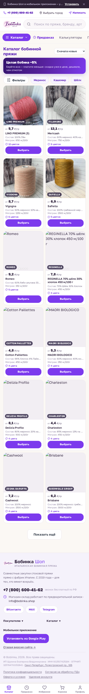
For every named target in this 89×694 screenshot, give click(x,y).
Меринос (40, 80)
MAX (32, 609)
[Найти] (29, 24)
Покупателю (13, 620)
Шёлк (77, 80)
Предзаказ (45, 37)
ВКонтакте (13, 609)
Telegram (49, 609)
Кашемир (60, 80)
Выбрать (23, 150)
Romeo (9, 278)
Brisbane (53, 500)
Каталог (17, 37)
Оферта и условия (14, 676)
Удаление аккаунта (40, 676)
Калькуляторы (70, 37)
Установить (72, 4)
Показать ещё (44, 534)
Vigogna (10, 206)
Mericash (53, 133)
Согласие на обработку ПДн (62, 671)
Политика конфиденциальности (22, 671)
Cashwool (11, 500)
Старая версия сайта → (19, 647)
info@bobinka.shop (22, 601)
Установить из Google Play (26, 638)
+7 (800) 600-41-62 (23, 589)
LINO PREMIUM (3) (17, 133)
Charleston (55, 427)
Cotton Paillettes (16, 354)
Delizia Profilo (14, 427)
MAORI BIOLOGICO (60, 354)
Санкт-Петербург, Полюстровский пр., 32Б (48, 665)
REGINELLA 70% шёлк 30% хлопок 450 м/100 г (65, 280)
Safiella (53, 206)
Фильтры (18, 80)
